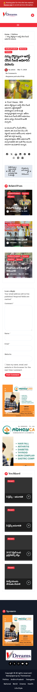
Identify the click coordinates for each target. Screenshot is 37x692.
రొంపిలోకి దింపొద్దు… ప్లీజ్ (16, 208)
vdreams (13, 211)
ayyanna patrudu (13, 76)
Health (30, 684)
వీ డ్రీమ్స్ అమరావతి (13, 525)
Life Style (19, 688)
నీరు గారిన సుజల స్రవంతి (16, 239)
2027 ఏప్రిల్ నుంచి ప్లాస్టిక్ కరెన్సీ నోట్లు (13, 553)
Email (7, 344)
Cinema (25, 256)
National (23, 49)
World (15, 684)
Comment (9, 303)
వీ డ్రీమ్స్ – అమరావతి (14, 497)
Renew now (8, 5)
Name (7, 333)
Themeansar (25, 676)
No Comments (11, 73)
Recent (11, 196)
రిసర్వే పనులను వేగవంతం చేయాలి (13, 582)
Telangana (30, 679)
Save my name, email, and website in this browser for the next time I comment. (18, 367)
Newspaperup (11, 676)
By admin (12, 70)
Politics (8, 52)
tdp (23, 76)
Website (8, 354)
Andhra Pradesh (11, 49)
